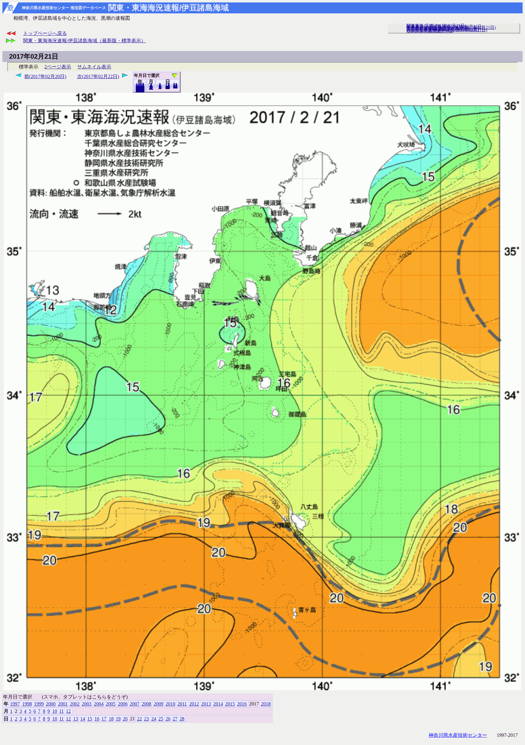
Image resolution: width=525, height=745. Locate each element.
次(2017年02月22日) (98, 76)
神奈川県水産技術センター (458, 735)
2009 (158, 703)
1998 (27, 703)
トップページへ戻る (45, 33)
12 (151, 88)
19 (118, 718)
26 (168, 718)
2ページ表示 (57, 66)
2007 (134, 703)
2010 (170, 703)
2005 (110, 703)
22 (139, 718)
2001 (63, 703)
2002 (75, 703)
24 (153, 718)
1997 (15, 703)
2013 (206, 703)
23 (146, 718)
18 (111, 718)
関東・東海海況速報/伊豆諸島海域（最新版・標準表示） (84, 40)
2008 (146, 703)
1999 (39, 703)
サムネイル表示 (94, 66)
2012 (194, 703)
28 (175, 87)
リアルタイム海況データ (430, 30)
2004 (99, 703)
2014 (218, 703)
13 (75, 718)
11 (61, 711)
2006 (123, 703)
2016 (242, 703)
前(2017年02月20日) (45, 76)
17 (103, 718)
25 (160, 718)
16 (96, 718)
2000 (51, 703)
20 (168, 87)
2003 (86, 703)
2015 (230, 703)
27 (175, 718)
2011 (182, 703)
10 (160, 87)
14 (82, 718)
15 (89, 718)
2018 (140, 91)
